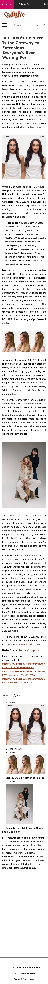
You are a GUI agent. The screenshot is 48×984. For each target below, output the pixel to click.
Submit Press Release (24, 973)
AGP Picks (7, 4)
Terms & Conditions (24, 979)
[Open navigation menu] (4, 25)
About (11, 967)
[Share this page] (44, 25)
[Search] (30, 25)
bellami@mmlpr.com (29, 650)
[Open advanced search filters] (36, 25)
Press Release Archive (28, 967)
